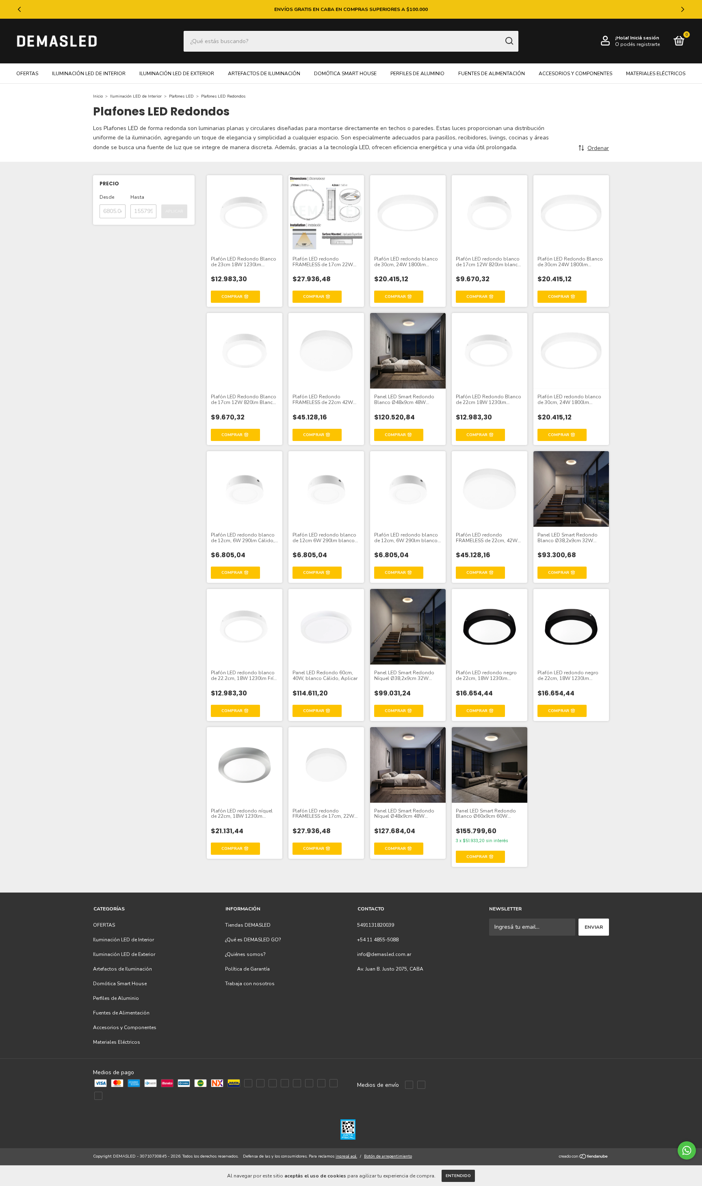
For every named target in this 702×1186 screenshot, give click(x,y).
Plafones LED (181, 96)
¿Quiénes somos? (245, 954)
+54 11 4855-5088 (378, 939)
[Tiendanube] (583, 1157)
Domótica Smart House (345, 73)
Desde (107, 197)
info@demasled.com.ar (384, 954)
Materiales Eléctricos (655, 73)
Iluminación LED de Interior (89, 73)
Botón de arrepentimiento (388, 1156)
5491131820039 (375, 925)
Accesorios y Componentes (575, 73)
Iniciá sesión (644, 38)
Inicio (98, 96)
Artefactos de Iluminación (264, 73)
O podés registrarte (637, 44)
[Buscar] (509, 41)
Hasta (137, 197)
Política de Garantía (247, 969)
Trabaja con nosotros (250, 983)
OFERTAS (27, 73)
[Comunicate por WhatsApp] (687, 1150)
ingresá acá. (346, 1156)
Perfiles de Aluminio (417, 73)
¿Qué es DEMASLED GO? (253, 939)
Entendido (458, 1176)
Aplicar (174, 211)
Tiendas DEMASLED (248, 925)
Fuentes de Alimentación (491, 73)
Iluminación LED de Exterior (176, 73)
